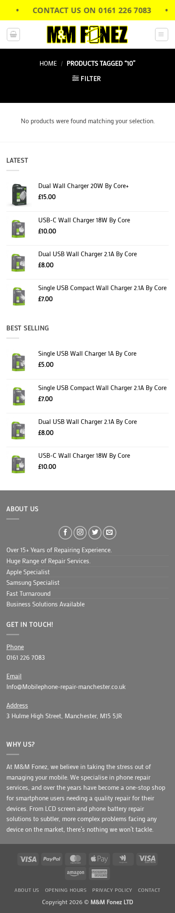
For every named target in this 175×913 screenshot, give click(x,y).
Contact (149, 890)
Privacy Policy (112, 890)
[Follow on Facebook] (65, 533)
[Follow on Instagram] (80, 533)
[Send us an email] (109, 533)
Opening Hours (66, 890)
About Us (27, 890)
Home (48, 63)
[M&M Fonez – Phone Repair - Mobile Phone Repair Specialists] (87, 34)
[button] (13, 34)
